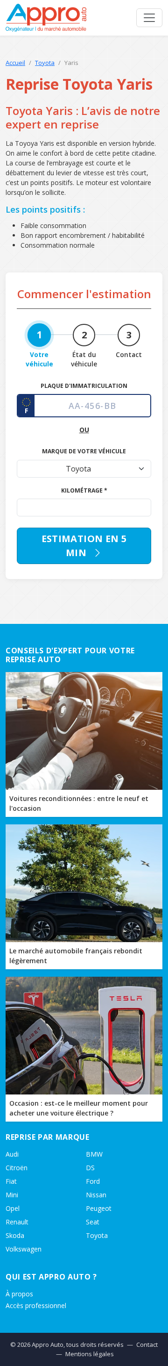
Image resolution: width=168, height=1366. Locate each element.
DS (90, 1167)
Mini (12, 1194)
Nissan (96, 1194)
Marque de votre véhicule (84, 451)
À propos (19, 1293)
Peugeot (99, 1208)
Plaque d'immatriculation (84, 386)
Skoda (15, 1235)
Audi (12, 1154)
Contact (147, 1344)
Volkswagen (24, 1248)
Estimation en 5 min (84, 545)
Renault (17, 1221)
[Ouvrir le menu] (149, 17)
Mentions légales (89, 1354)
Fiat (11, 1181)
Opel (13, 1208)
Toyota (45, 62)
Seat (92, 1221)
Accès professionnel (36, 1305)
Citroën (17, 1167)
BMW (94, 1154)
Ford (93, 1181)
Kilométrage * (84, 490)
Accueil (15, 62)
